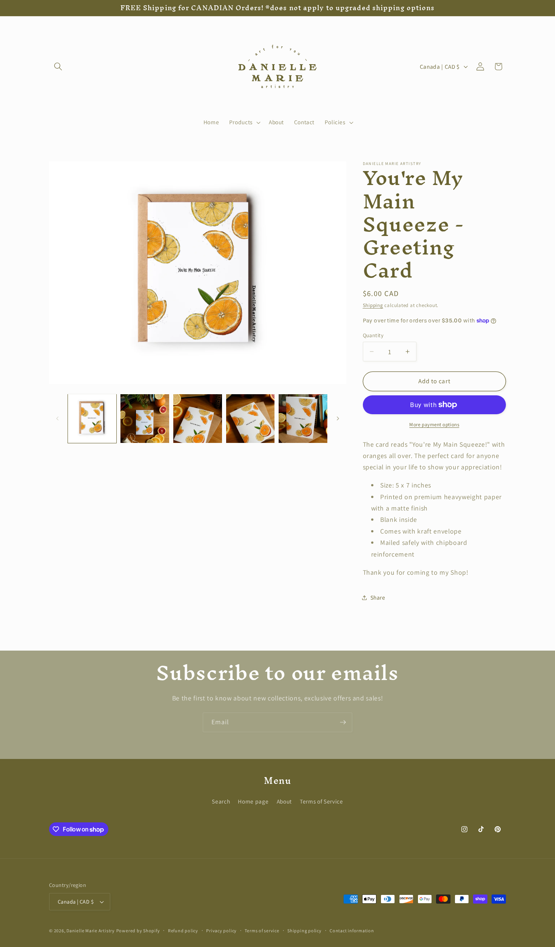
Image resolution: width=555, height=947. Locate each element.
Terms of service (262, 930)
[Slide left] (57, 418)
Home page (253, 801)
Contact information (352, 930)
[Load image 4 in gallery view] (250, 418)
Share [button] (377, 597)
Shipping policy (304, 930)
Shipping (373, 305)
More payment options (434, 424)
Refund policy (183, 930)
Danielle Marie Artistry (90, 930)
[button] (58, 66)
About (284, 801)
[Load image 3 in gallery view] (197, 418)
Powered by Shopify (138, 930)
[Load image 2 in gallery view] (144, 418)
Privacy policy (221, 930)
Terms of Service (321, 801)
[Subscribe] (343, 722)
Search (221, 801)
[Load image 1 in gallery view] (92, 418)
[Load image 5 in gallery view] (303, 418)
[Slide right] (338, 418)
